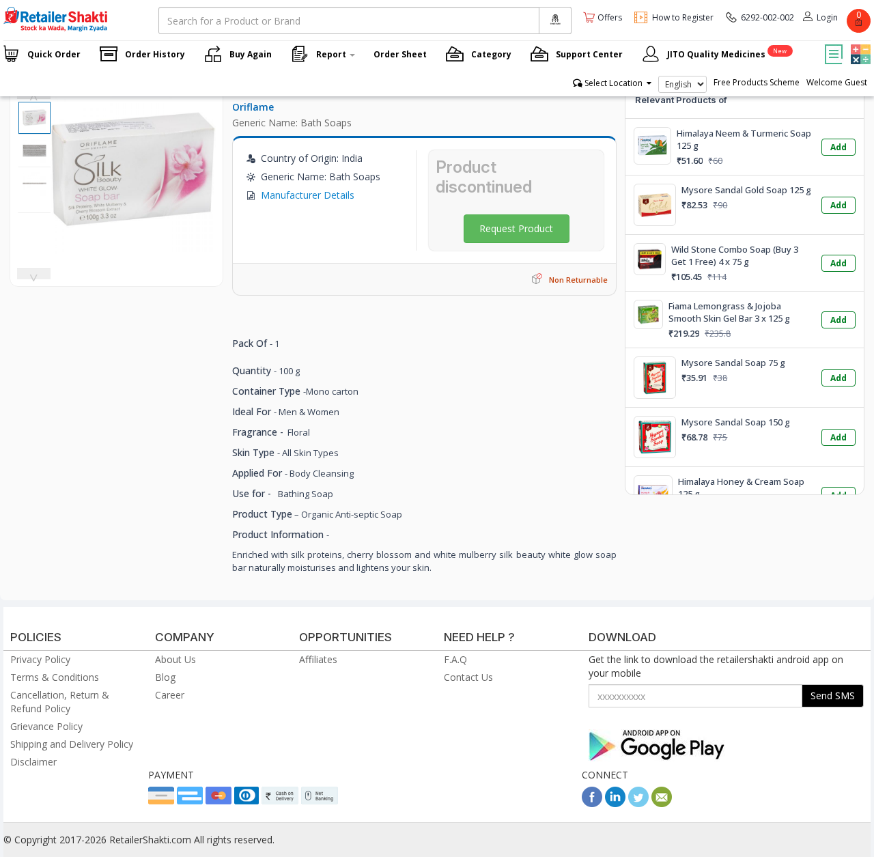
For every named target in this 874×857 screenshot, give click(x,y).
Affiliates (318, 659)
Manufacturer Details (307, 194)
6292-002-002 (767, 17)
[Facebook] (592, 803)
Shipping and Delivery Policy (71, 743)
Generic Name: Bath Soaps (292, 122)
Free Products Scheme (757, 82)
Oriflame (253, 106)
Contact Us (468, 677)
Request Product (516, 228)
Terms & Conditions (54, 677)
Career (169, 694)
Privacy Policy (40, 659)
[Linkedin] (615, 803)
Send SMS (832, 695)
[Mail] (661, 803)
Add (838, 147)
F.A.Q (455, 659)
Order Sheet (400, 54)
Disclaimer (33, 761)
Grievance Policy (46, 726)
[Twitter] (638, 803)
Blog (165, 677)
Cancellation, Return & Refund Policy (59, 701)
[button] (859, 44)
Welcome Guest (836, 82)
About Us (175, 659)
